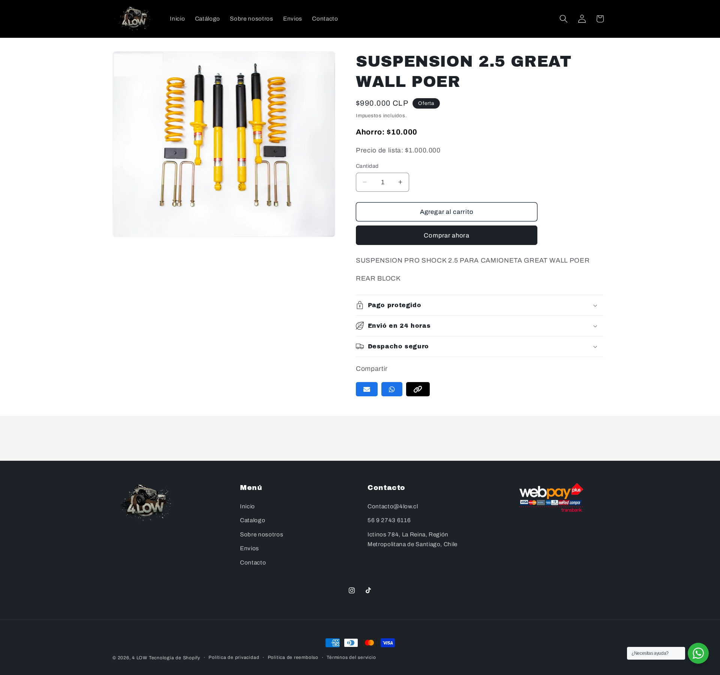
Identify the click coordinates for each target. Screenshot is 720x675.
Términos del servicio (351, 657)
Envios (249, 548)
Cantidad (367, 166)
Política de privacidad (233, 657)
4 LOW (139, 657)
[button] (564, 19)
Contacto (253, 562)
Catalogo (252, 520)
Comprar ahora (446, 235)
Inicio (247, 506)
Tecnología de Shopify (174, 657)
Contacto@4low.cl (393, 506)
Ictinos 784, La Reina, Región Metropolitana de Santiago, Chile (413, 539)
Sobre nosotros (261, 534)
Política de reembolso (293, 657)
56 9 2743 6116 (389, 520)
